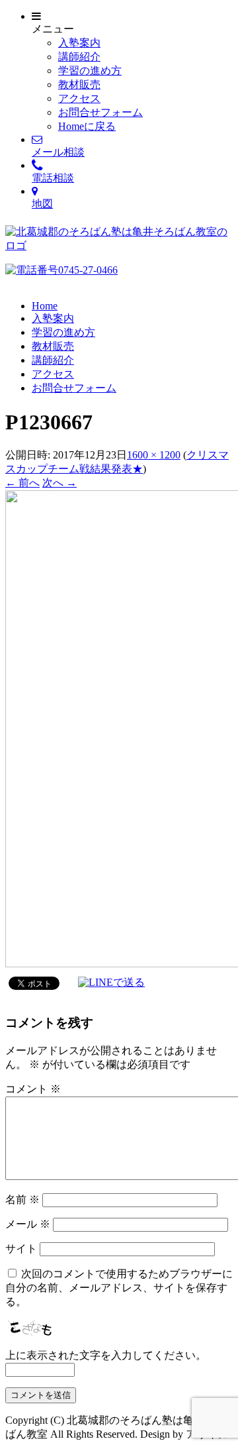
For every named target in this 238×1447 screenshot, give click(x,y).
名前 (22, 1199)
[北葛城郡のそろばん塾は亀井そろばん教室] (119, 245)
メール (27, 1224)
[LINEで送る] (111, 982)
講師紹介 (79, 56)
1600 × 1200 (153, 454)
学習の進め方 (90, 70)
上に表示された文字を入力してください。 (105, 1355)
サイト (21, 1248)
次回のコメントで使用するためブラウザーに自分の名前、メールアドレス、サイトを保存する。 (119, 1287)
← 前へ (22, 482)
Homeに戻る (87, 126)
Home (45, 305)
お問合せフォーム (100, 112)
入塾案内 (79, 42)
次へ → (59, 482)
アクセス (79, 98)
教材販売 (79, 84)
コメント (33, 1089)
